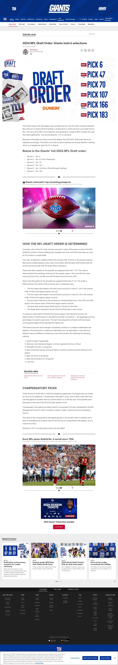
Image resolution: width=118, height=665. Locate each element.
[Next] (72, 231)
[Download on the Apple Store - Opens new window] (52, 640)
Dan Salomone (34, 49)
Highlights (37, 602)
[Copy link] (92, 50)
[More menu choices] (77, 19)
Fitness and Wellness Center (110, 627)
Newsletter (22, 610)
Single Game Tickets (95, 613)
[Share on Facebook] (81, 51)
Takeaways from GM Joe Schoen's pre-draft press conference (78, 377)
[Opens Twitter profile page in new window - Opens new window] (31, 54)
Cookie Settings (75, 658)
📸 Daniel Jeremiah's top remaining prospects (47, 182)
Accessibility (8, 607)
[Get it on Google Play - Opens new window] (65, 641)
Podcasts (37, 619)
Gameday (51, 602)
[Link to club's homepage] (5, 19)
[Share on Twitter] (85, 51)
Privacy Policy (39, 663)
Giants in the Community (110, 604)
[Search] (80, 19)
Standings (79, 610)
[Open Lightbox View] (59, 212)
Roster (79, 598)
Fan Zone (7, 614)
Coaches (80, 601)
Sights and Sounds (37, 610)
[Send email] (89, 51)
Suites (95, 621)
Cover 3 (23, 602)
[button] (56, 581)
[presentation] (115, 582)
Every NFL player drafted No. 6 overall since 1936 (48, 439)
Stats (80, 607)
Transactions (80, 613)
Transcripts (22, 613)
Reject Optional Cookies (90, 658)
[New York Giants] (59, 649)
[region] (59, 658)
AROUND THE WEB (110, 595)
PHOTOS (51, 595)
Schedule (65, 598)
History (51, 610)
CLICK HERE (59, 527)
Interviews (37, 605)
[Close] (115, 658)
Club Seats (95, 618)
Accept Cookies (105, 658)
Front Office (80, 604)
